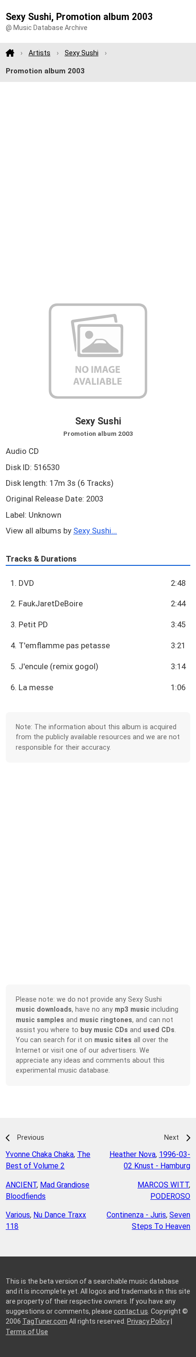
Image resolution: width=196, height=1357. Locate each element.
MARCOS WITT (163, 1184)
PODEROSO (170, 1196)
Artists (39, 53)
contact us (131, 1311)
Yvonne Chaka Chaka (40, 1154)
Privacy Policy (148, 1321)
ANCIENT (21, 1184)
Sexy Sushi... (95, 530)
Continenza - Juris (136, 1214)
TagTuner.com (45, 1321)
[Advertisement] (98, 193)
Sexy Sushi (81, 53)
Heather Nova (132, 1154)
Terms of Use (27, 1332)
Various (18, 1214)
